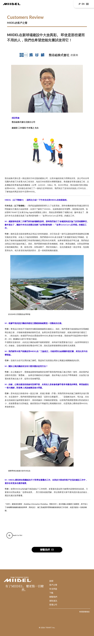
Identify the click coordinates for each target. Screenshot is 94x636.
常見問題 (53, 589)
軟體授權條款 (84, 612)
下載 (51, 593)
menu (87, 4)
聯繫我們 (53, 597)
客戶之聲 (53, 585)
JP (79, 4)
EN (83, 4)
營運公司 (53, 604)
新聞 (51, 581)
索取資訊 (53, 600)
